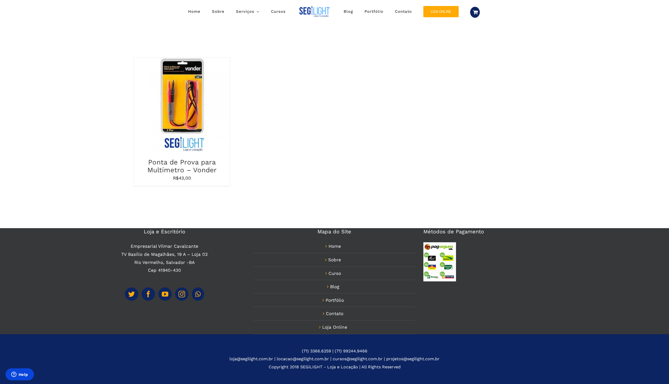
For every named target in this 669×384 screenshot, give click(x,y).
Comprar (168, 106)
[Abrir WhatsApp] (656, 371)
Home (334, 246)
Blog (334, 286)
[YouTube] (165, 294)
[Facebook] (148, 294)
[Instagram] (181, 294)
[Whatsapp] (198, 294)
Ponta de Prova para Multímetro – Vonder (182, 166)
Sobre (334, 259)
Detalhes (194, 106)
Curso (334, 273)
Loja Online (334, 327)
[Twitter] (131, 294)
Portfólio (335, 300)
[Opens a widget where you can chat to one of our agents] (19, 374)
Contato (334, 313)
